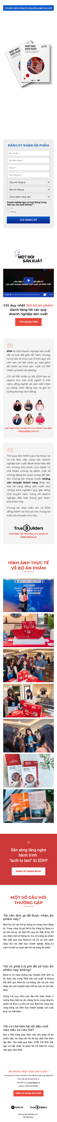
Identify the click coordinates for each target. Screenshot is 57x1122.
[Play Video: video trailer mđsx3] (29, 280)
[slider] (25, 294)
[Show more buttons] (51, 294)
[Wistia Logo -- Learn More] (45, 294)
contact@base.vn (33, 1082)
